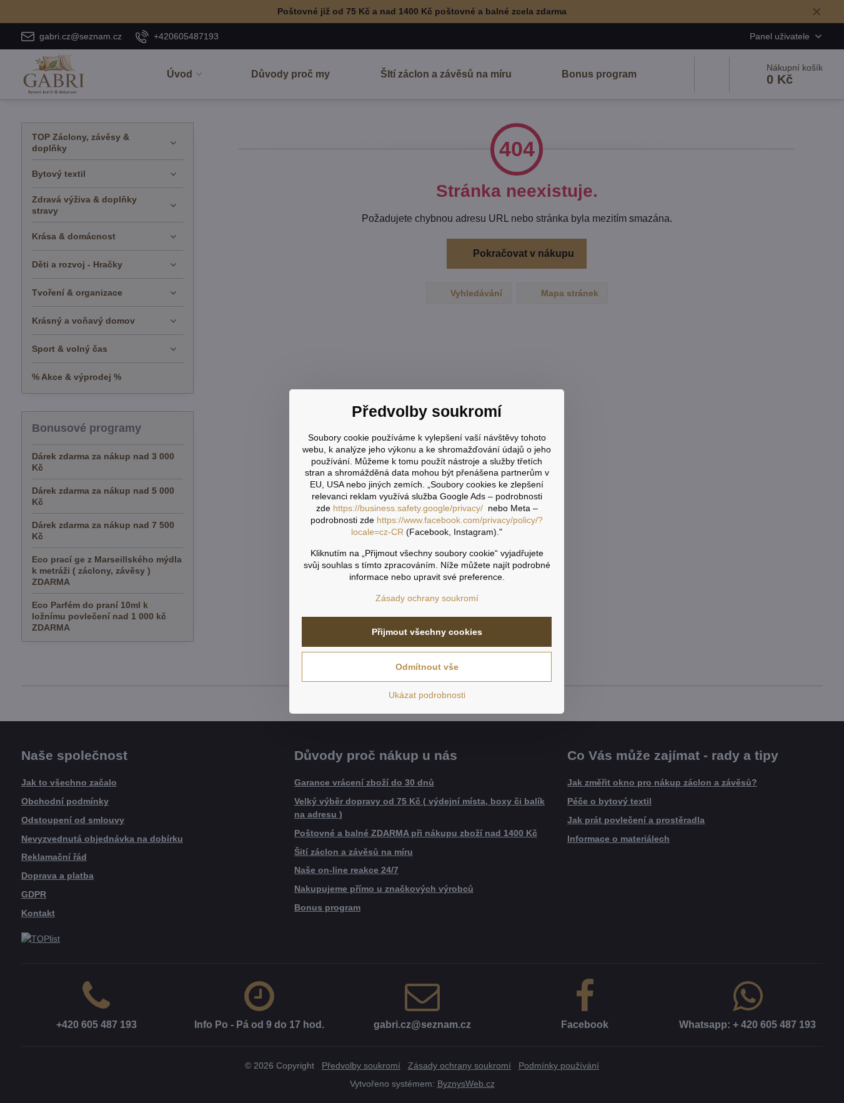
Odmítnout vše (427, 667)
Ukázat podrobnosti (427, 695)
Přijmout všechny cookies (427, 632)
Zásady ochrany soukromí (427, 598)
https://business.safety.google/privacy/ (408, 508)
